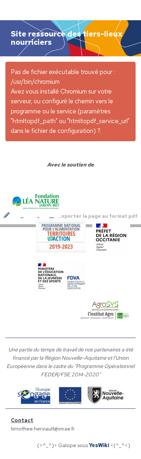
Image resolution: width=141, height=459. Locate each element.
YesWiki (99, 445)
